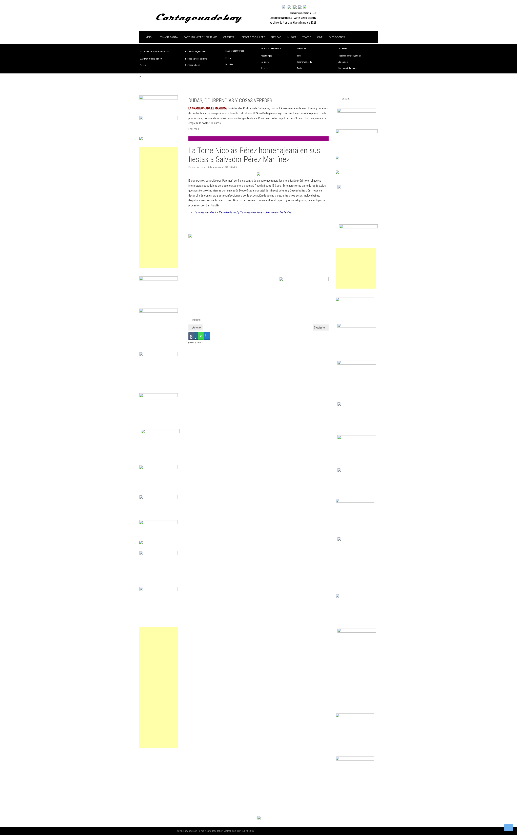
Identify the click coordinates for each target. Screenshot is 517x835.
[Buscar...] (309, 7)
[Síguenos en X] (289, 7)
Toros (299, 55)
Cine (320, 37)
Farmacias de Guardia (271, 48)
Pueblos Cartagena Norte (196, 59)
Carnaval (229, 37)
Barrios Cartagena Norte (196, 51)
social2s (200, 342)
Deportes (264, 68)
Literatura (301, 48)
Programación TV (304, 62)
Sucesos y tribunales (347, 68)
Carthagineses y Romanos (200, 37)
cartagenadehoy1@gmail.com (303, 13)
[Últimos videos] (295, 7)
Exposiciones (337, 37)
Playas (143, 65)
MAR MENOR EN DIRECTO (151, 59)
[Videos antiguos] (300, 7)
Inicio (147, 37)
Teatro (306, 37)
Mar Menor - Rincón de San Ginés (154, 51)
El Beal (228, 58)
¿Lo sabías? (343, 62)
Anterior (197, 327)
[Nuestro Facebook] (284, 7)
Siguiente (319, 327)
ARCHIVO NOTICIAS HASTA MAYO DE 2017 (293, 18)
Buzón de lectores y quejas (349, 55)
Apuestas (342, 48)
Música (291, 37)
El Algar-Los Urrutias (234, 51)
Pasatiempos (266, 55)
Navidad (276, 37)
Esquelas (265, 62)
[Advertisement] (158, 207)
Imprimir (196, 319)
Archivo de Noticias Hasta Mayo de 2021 (293, 22)
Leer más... (194, 129)
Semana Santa (169, 37)
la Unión (229, 64)
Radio (299, 68)
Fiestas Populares (253, 37)
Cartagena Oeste (192, 65)
